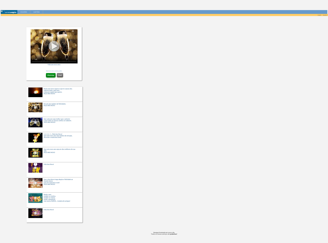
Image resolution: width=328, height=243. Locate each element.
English (319, 15)
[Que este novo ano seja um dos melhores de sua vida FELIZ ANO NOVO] (55, 162)
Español (325, 15)
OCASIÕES (23, 12)
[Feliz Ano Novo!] (55, 177)
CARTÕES (36, 12)
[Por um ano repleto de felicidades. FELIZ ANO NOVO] (55, 116)
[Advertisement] (52, 5)
